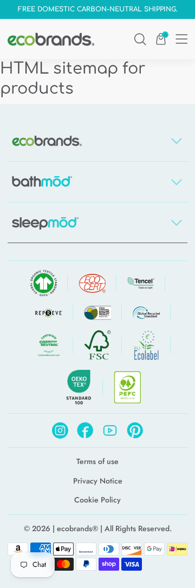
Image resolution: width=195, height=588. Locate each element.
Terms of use (97, 461)
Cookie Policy (97, 500)
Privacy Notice (97, 481)
